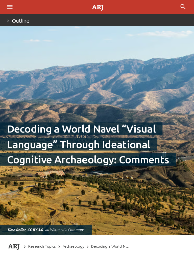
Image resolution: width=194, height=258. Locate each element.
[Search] (183, 7)
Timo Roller (16, 230)
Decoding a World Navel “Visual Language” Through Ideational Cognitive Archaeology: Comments (110, 246)
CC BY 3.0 (35, 230)
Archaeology (73, 246)
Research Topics (42, 246)
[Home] (98, 7)
